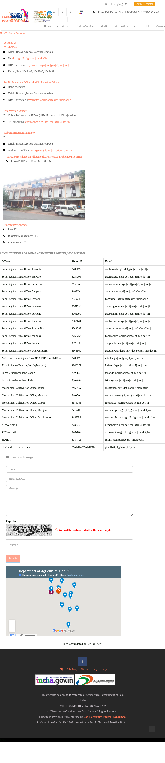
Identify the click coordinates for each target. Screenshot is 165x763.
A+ (71, 12)
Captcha (11, 521)
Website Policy (89, 669)
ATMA (103, 26)
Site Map (72, 669)
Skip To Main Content (12, 33)
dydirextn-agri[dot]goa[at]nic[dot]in (49, 65)
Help (104, 669)
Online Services (85, 26)
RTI (148, 26)
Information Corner (125, 26)
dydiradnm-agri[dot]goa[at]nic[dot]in (47, 122)
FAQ (60, 669)
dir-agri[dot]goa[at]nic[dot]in (30, 58)
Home (47, 26)
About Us (62, 26)
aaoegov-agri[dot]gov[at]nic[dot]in (51, 150)
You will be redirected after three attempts (85, 530)
